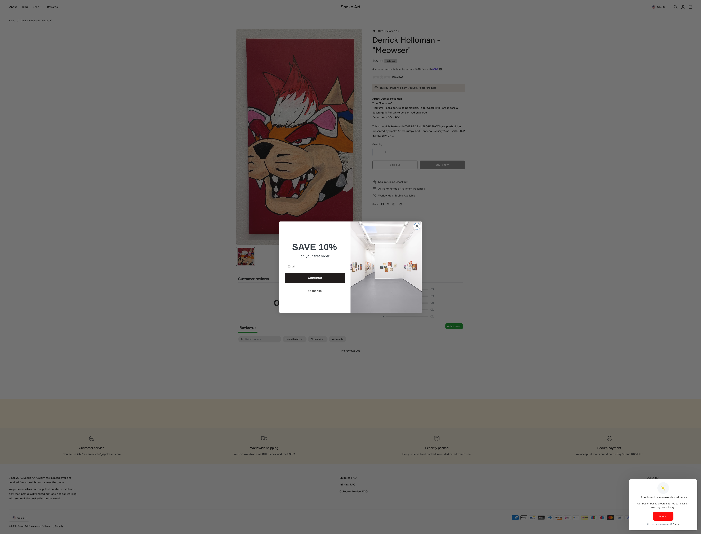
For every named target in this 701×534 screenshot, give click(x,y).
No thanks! (315, 290)
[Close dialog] (417, 226)
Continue (315, 278)
